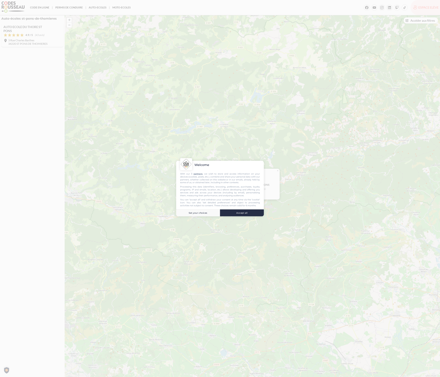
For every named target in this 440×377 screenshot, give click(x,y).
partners (198, 173)
